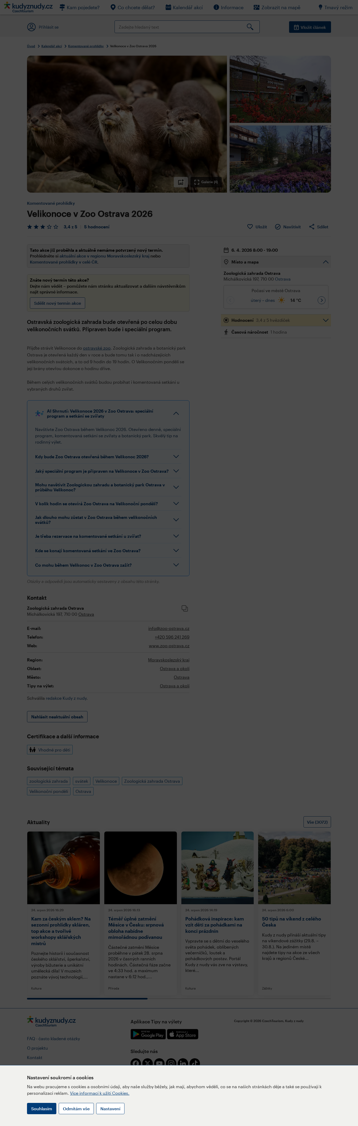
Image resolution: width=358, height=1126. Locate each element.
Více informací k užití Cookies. (99, 1093)
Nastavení (110, 1108)
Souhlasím (41, 1108)
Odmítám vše (76, 1108)
